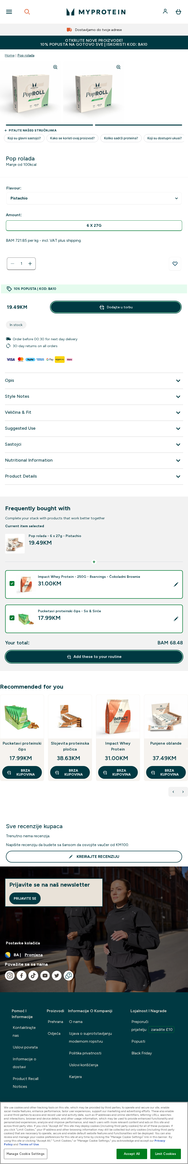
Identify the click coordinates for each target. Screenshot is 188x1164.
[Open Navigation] (9, 12)
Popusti (138, 1041)
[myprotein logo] (96, 12)
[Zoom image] (55, 67)
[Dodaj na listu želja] (175, 264)
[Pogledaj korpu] (178, 12)
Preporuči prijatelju (152, 1026)
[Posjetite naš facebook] (21, 975)
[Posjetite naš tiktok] (33, 975)
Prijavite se (25, 898)
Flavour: (13, 188)
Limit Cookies (165, 1154)
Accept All (132, 1154)
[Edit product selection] (176, 584)
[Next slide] (187, 749)
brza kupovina (25, 772)
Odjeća (54, 1033)
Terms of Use (29, 1144)
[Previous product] (173, 792)
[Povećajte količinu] (30, 264)
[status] (21, 264)
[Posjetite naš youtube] (45, 975)
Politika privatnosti (85, 1053)
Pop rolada (25, 55)
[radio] (94, 225)
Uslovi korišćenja (83, 1065)
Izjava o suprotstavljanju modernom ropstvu (90, 1037)
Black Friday (141, 1053)
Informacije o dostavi (24, 1063)
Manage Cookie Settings (26, 1154)
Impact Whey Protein (117, 746)
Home (9, 55)
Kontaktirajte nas (24, 1031)
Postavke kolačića (23, 943)
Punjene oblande (166, 743)
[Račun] (165, 11)
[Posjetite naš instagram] (10, 975)
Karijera (75, 1077)
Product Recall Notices (25, 1083)
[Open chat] (68, 975)
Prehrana (55, 1022)
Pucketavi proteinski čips (22, 746)
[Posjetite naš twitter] (57, 975)
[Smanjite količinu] (12, 264)
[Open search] (27, 11)
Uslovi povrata (25, 1047)
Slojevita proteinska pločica (70, 746)
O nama (75, 1022)
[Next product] (183, 792)
